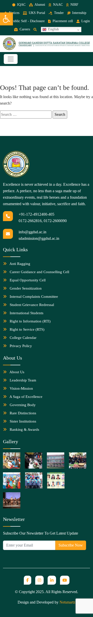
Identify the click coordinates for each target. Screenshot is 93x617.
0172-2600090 (55, 221)
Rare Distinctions (22, 413)
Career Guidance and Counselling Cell (39, 272)
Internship (78, 13)
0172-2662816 (30, 221)
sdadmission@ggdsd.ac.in (39, 238)
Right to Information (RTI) (30, 321)
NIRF (73, 4)
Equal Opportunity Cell (27, 280)
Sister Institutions (22, 421)
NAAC (57, 4)
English (53, 29)
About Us (16, 372)
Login (85, 21)
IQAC (21, 4)
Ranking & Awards (24, 430)
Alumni (39, 4)
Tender (58, 13)
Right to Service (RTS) (26, 329)
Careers (24, 29)
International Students (26, 313)
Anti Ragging (19, 264)
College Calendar (22, 338)
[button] (6, 18)
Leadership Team (22, 380)
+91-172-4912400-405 (36, 214)
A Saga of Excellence (25, 397)
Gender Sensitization (25, 288)
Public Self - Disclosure (27, 21)
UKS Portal (36, 13)
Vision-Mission (21, 388)
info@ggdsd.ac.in (32, 232)
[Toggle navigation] (11, 59)
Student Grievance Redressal (31, 305)
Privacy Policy (20, 346)
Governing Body (22, 405)
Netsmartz (67, 602)
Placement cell (62, 21)
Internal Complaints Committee (33, 297)
